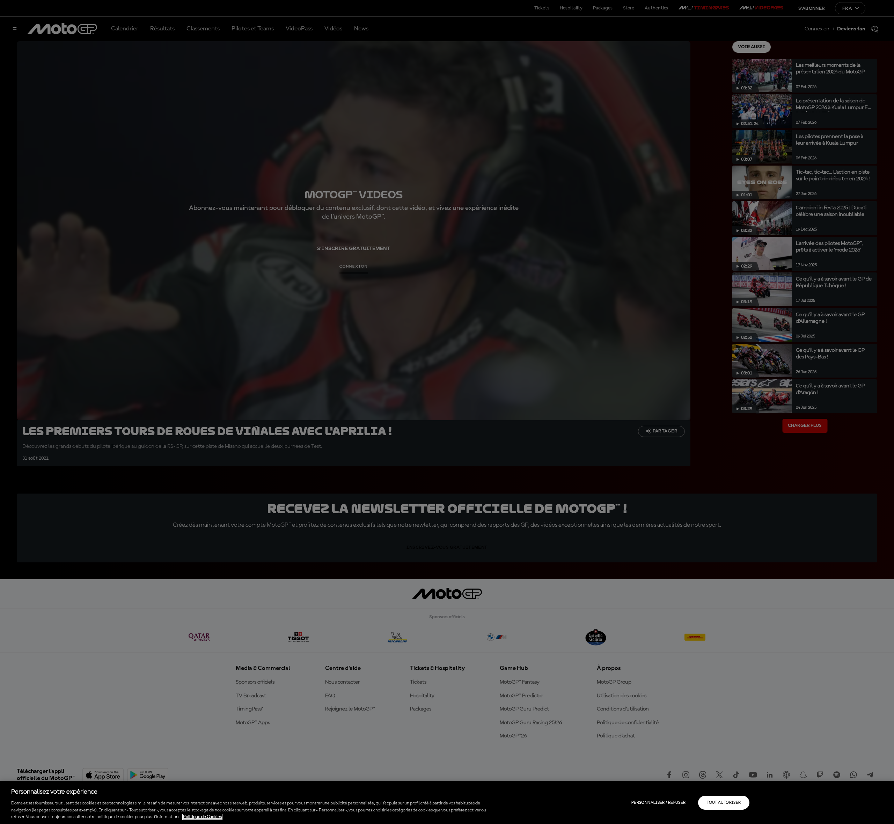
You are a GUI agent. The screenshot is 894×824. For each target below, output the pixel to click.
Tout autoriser (724, 803)
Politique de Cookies (202, 817)
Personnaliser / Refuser (658, 803)
